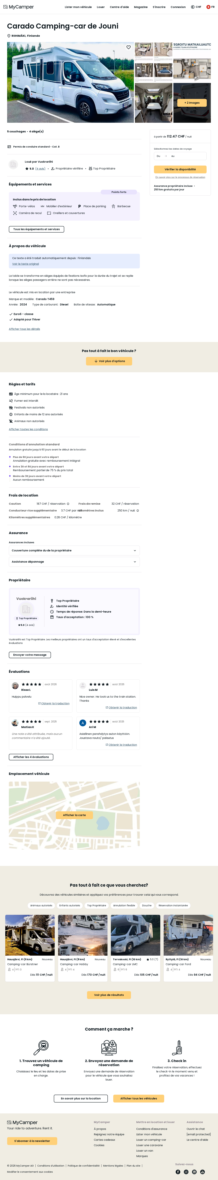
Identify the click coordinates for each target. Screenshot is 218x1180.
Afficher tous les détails (24, 329)
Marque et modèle (21, 299)
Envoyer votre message (29, 655)
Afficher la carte (74, 815)
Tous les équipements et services (36, 229)
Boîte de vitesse (84, 304)
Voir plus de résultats (109, 995)
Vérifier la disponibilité (180, 169)
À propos (100, 1129)
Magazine (141, 7)
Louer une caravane (149, 1145)
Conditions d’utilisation (50, 1165)
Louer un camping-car (151, 1140)
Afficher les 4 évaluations (31, 757)
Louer (101, 7)
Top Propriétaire (96, 905)
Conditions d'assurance (151, 1129)
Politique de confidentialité (84, 1165)
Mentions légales (113, 1165)
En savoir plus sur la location (81, 1098)
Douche (147, 905)
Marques (142, 1156)
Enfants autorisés (69, 905)
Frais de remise (89, 504)
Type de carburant (45, 304)
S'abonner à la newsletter (32, 1141)
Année (13, 304)
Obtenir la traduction (55, 703)
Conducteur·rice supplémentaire (33, 510)
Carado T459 (45, 299)
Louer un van (144, 1151)
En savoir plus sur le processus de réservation (180, 177)
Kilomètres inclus (91, 510)
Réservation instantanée (173, 905)
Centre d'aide (119, 7)
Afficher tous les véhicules (138, 1098)
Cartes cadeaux (104, 1140)
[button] (196, 7)
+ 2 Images (192, 103)
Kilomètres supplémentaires (29, 517)
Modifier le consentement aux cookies (30, 1172)
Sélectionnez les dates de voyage (173, 148)
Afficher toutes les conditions (28, 429)
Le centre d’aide (197, 1140)
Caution (15, 504)
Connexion (178, 7)
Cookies (99, 1145)
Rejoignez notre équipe (109, 1134)
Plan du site (133, 1165)
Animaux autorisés (41, 905)
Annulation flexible (124, 905)
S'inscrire (159, 7)
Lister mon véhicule (78, 7)
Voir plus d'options (112, 361)
